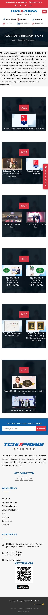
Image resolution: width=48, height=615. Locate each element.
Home (13, 40)
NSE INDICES (22, 2)
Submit (41, 429)
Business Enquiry (9, 506)
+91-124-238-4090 (14, 552)
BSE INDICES (10, 2)
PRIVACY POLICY (24, 612)
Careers (5, 525)
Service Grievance (10, 510)
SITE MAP (12, 609)
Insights (5, 517)
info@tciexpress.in (14, 560)
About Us (6, 499)
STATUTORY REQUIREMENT (29, 609)
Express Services (9, 502)
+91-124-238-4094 (14, 555)
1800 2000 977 (36, 2)
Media (4, 514)
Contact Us (7, 521)
